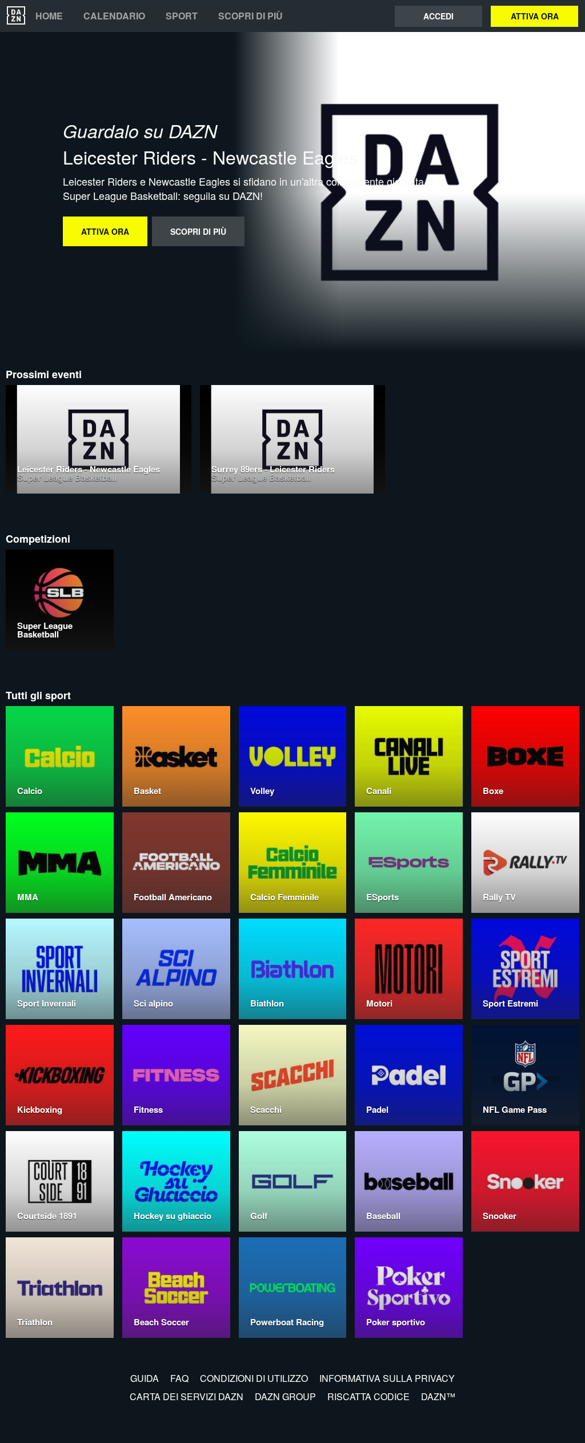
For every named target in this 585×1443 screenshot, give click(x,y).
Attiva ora (535, 16)
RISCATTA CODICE (368, 1396)
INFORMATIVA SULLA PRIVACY (387, 1378)
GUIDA (144, 1378)
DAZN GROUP (285, 1396)
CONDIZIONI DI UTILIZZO (254, 1378)
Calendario (114, 16)
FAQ (179, 1378)
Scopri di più (250, 16)
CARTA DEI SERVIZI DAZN (186, 1396)
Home (49, 16)
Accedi (438, 16)
